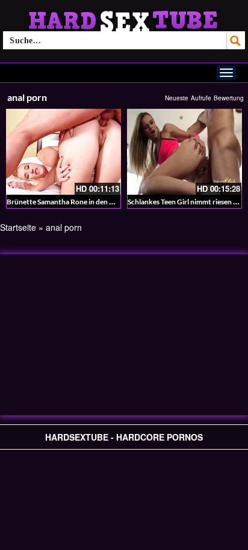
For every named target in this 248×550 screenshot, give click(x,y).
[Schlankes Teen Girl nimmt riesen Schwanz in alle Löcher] (184, 152)
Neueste (176, 98)
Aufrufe (201, 98)
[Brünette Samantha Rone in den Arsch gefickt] (63, 152)
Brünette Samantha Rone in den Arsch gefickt (79, 201)
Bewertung (229, 98)
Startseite (18, 227)
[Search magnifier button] (236, 40)
